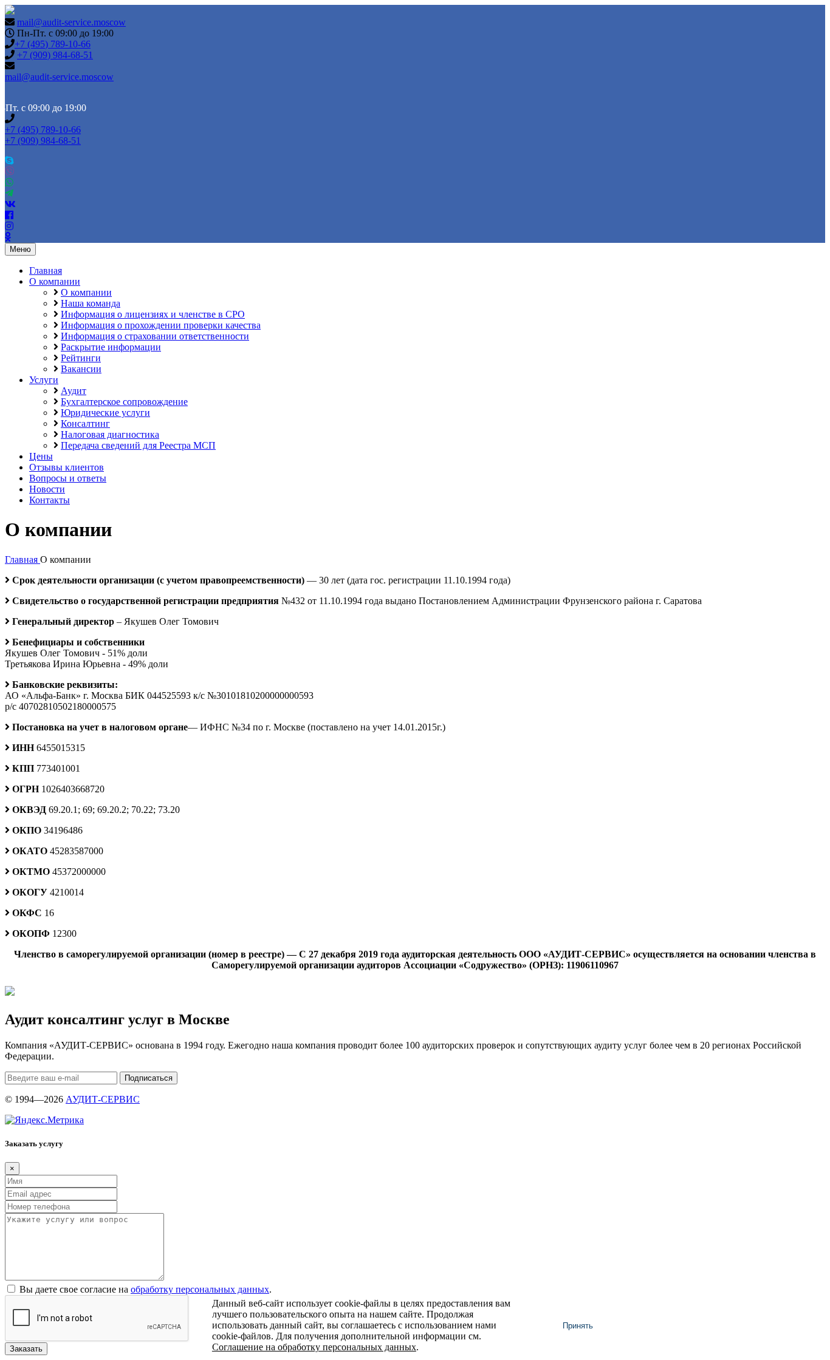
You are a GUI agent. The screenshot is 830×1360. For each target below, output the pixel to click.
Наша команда (90, 303)
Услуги (43, 380)
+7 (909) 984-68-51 (55, 55)
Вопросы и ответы (67, 478)
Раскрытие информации (111, 347)
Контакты (49, 500)
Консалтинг (85, 423)
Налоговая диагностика (110, 434)
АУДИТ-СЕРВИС (103, 1099)
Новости (47, 489)
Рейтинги (81, 358)
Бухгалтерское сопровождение (124, 401)
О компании (54, 281)
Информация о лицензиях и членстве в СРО (153, 314)
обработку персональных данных (200, 1289)
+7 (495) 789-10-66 (53, 44)
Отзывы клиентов (66, 467)
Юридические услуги (105, 412)
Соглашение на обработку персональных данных (314, 1347)
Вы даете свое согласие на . (145, 1289)
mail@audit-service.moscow (71, 22)
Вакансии (81, 369)
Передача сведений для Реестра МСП (138, 445)
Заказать (26, 1348)
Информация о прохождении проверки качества (161, 325)
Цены (41, 456)
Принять (578, 1325)
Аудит (73, 391)
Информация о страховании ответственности (155, 336)
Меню (20, 249)
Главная (45, 270)
